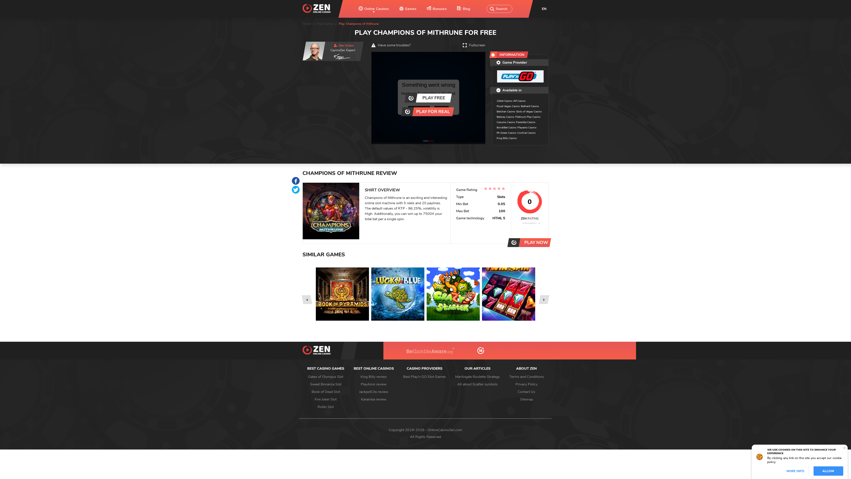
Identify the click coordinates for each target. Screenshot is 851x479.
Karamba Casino (525, 122)
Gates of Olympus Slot (325, 376)
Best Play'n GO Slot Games (424, 376)
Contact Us (526, 391)
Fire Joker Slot (326, 399)
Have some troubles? (394, 45)
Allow (828, 471)
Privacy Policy (526, 384)
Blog (466, 8)
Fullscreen (477, 45)
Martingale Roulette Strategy (477, 376)
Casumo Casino (506, 122)
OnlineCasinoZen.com (445, 430)
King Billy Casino (507, 138)
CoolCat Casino (526, 133)
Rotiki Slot (326, 406)
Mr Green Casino (506, 133)
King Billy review (374, 376)
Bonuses (440, 8)
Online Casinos (376, 8)
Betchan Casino (506, 111)
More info (795, 471)
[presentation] (307, 299)
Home (307, 24)
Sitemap (526, 399)
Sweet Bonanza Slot (326, 384)
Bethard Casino (530, 106)
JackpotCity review (373, 391)
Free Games (325, 24)
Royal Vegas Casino (508, 106)
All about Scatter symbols (477, 384)
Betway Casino (505, 117)
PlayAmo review (373, 384)
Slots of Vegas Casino (529, 111)
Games (411, 8)
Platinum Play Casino (528, 117)
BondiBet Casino (507, 127)
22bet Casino (504, 101)
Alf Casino (519, 101)
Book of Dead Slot (326, 391)
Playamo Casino (527, 127)
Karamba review (373, 399)
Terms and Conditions (526, 376)
